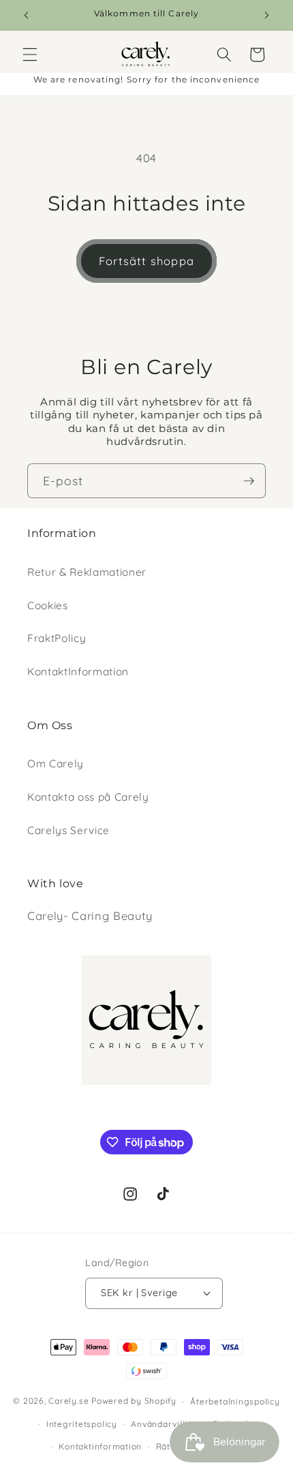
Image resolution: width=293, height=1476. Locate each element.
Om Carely (55, 763)
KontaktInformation (78, 671)
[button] (30, 54)
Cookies (47, 605)
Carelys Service (68, 830)
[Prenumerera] (248, 481)
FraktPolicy (56, 638)
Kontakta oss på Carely (88, 796)
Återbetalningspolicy (234, 1401)
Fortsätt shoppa (146, 260)
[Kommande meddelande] (267, 15)
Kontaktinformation (100, 1446)
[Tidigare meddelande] (27, 15)
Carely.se (68, 1401)
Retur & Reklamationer (86, 572)
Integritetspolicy (81, 1424)
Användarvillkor (165, 1424)
